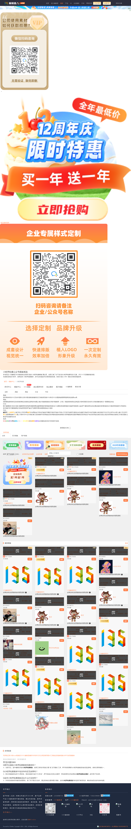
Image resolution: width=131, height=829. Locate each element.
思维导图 (46, 755)
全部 (6, 392)
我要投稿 (112, 454)
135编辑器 (58, 800)
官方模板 (15, 435)
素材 (61, 3)
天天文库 (40, 755)
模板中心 (12, 381)
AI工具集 (52, 755)
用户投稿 (24, 435)
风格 (16, 392)
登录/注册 (119, 3)
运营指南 (57, 755)
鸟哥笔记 (6, 755)
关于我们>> (7, 812)
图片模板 (59, 387)
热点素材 (49, 387)
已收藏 (81, 454)
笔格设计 (19, 755)
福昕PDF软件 (33, 755)
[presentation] (69, 387)
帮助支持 (89, 3)
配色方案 (78, 387)
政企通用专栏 (38, 387)
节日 (46, 392)
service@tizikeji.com (97, 800)
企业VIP (107, 3)
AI (71, 3)
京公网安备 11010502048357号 (120, 826)
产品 (66, 3)
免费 (46, 454)
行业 (82, 3)
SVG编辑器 (25, 755)
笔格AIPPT (63, 755)
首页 (47, 3)
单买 (26, 454)
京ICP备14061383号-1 (105, 826)
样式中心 (8, 387)
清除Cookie (32, 819)
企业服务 (76, 3)
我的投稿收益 (122, 454)
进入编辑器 (54, 3)
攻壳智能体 (71, 755)
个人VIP (97, 3)
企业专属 (39, 454)
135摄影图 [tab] (69, 387)
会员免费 (31, 454)
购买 (30, 501)
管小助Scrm (12, 755)
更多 (126, 543)
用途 (26, 392)
